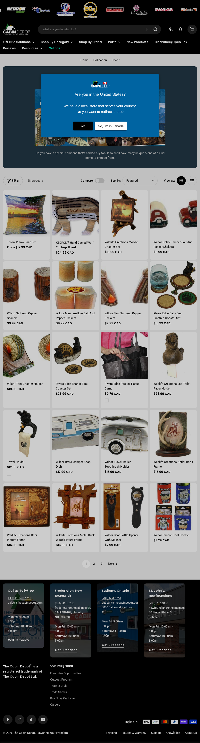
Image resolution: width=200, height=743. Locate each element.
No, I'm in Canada (111, 126)
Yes (83, 126)
